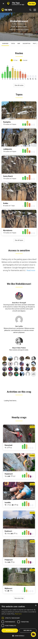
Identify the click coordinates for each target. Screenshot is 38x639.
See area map (19, 598)
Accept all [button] (10, 630)
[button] (19, 636)
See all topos (19, 240)
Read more (31, 270)
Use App (32, 4)
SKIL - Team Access (20, 24)
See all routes (19, 85)
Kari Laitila (19, 326)
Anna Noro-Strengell (19, 302)
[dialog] (19, 621)
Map (19, 43)
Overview (5, 43)
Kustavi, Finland (22, 26)
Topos (13, 43)
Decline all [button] (28, 630)
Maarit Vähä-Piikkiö (19, 348)
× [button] (35, 605)
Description (26, 43)
